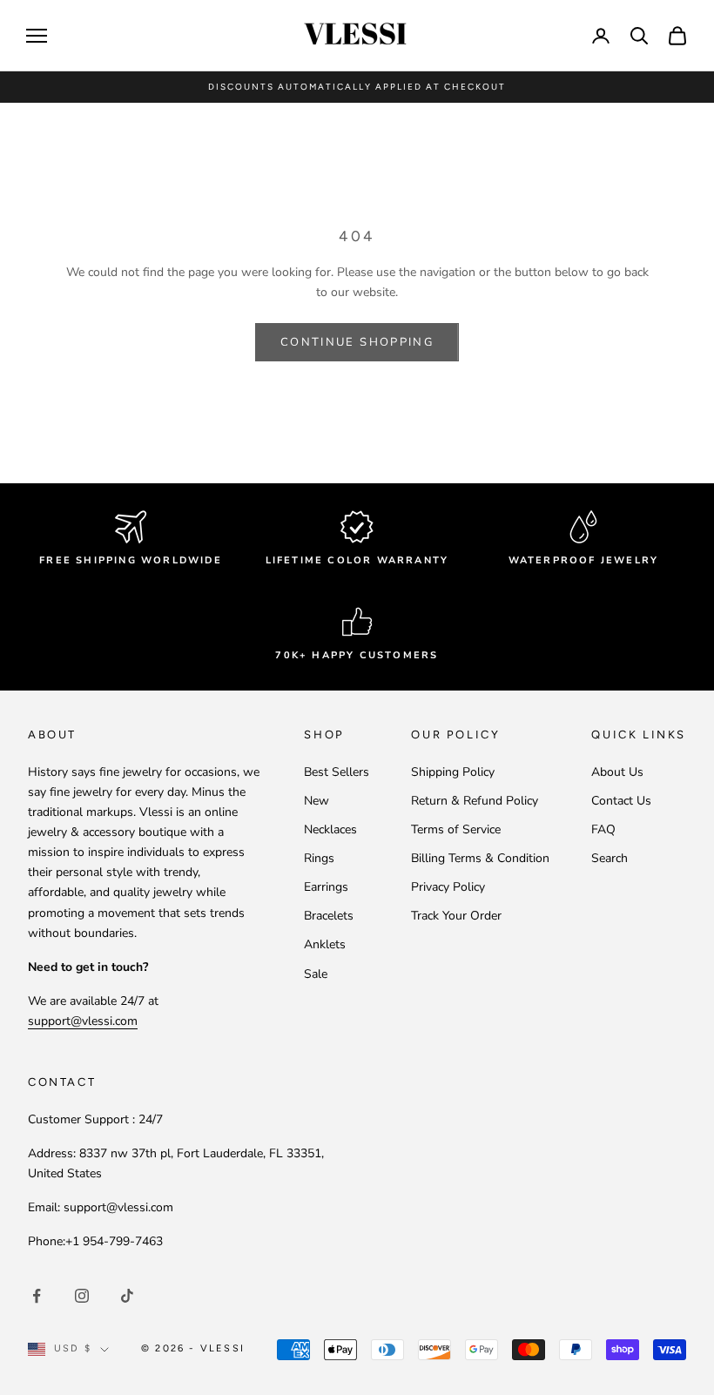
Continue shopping (357, 342)
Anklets (325, 944)
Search (609, 858)
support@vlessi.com (83, 1021)
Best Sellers (336, 772)
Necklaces (330, 829)
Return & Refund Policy (474, 800)
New (316, 800)
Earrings (326, 887)
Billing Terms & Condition (480, 858)
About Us (617, 772)
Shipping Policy (453, 772)
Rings (319, 858)
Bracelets (329, 915)
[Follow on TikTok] (127, 1295)
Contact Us (621, 800)
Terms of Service (456, 829)
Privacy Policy (448, 887)
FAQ (603, 829)
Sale (315, 974)
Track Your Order (456, 915)
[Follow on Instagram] (82, 1295)
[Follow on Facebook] (36, 1295)
